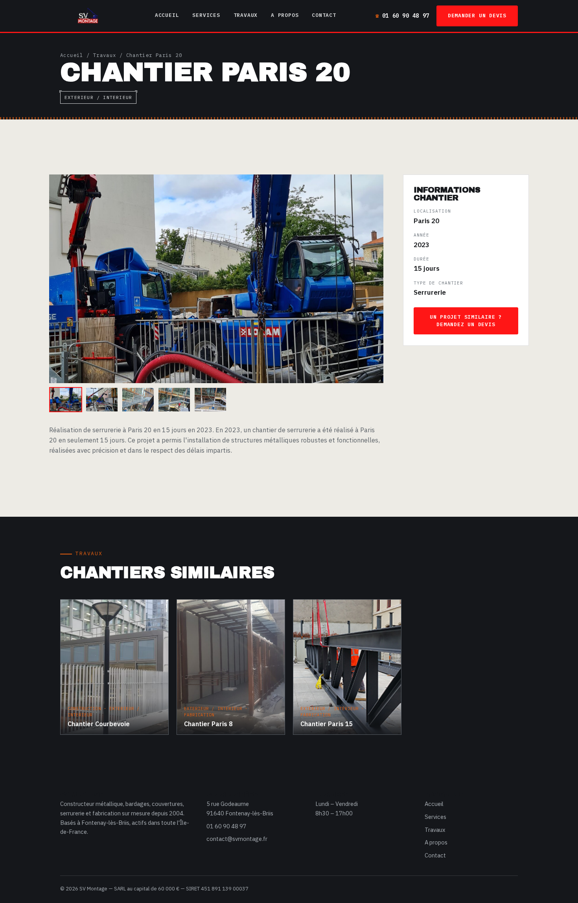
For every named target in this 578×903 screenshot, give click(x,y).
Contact (324, 15)
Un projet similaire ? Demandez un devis (466, 320)
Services (206, 15)
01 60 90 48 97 (405, 15)
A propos (284, 15)
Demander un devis (477, 15)
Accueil (167, 15)
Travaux (246, 15)
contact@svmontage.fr (236, 838)
